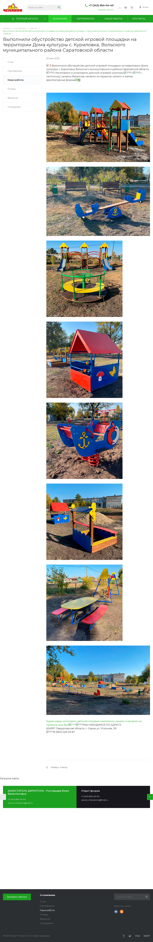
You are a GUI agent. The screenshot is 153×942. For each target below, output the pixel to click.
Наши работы (47, 910)
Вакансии (45, 919)
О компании (47, 895)
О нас (43, 901)
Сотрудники (46, 923)
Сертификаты (47, 906)
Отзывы (44, 914)
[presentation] (3, 797)
